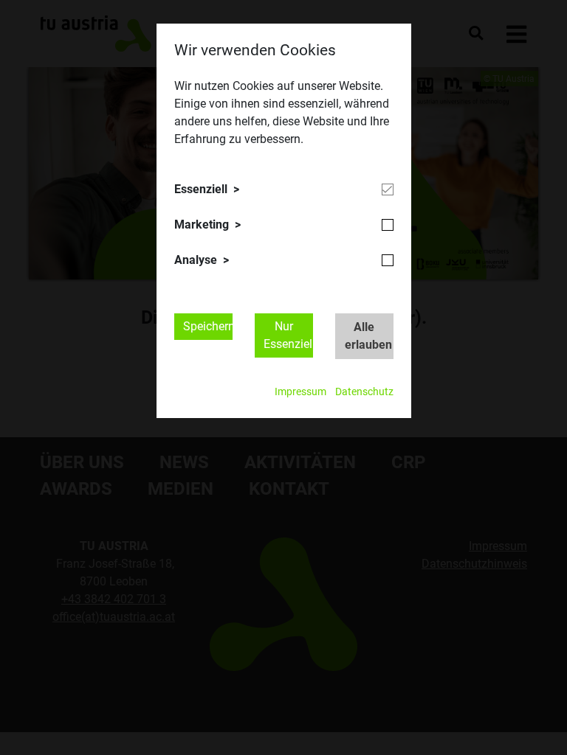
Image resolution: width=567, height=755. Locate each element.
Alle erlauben (368, 336)
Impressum (300, 392)
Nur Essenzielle (288, 335)
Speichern (208, 326)
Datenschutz (364, 392)
